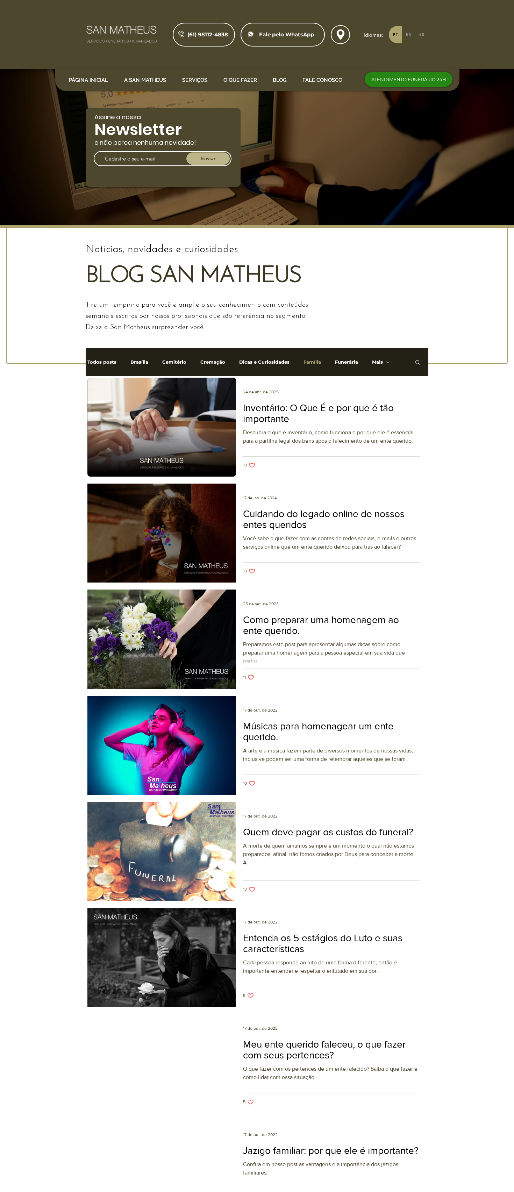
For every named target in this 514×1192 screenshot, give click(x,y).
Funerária (346, 362)
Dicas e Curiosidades (264, 362)
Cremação (212, 362)
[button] (417, 362)
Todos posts (101, 362)
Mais (377, 362)
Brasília (139, 362)
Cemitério (174, 362)
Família (312, 362)
